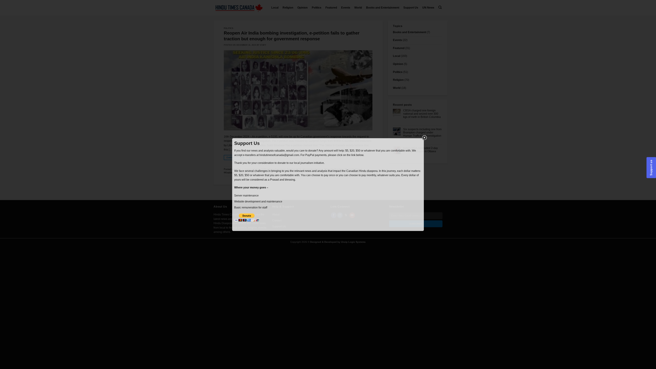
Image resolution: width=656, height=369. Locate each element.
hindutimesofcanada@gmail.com (279, 155)
